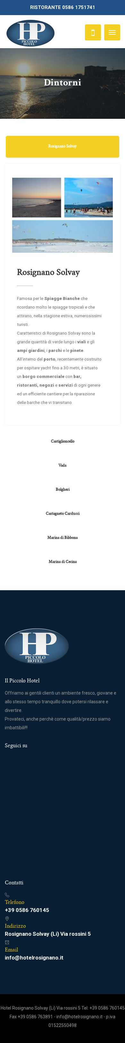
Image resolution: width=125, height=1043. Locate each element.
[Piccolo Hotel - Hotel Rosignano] (30, 32)
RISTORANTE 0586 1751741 (62, 7)
